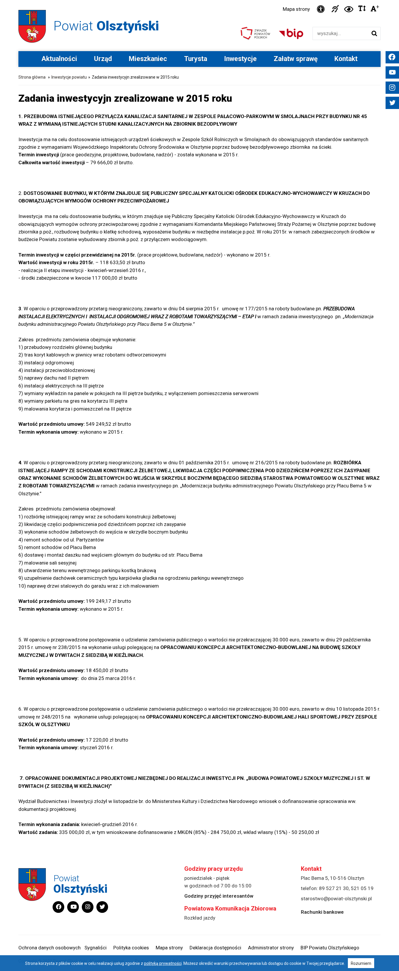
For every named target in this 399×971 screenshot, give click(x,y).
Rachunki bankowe (322, 912)
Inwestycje (240, 59)
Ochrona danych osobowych (49, 948)
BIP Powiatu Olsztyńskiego (330, 948)
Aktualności (59, 59)
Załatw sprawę (296, 59)
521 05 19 (362, 888)
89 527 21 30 (334, 888)
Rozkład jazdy (199, 918)
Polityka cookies (131, 948)
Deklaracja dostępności (215, 948)
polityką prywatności (163, 963)
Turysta (195, 59)
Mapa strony (296, 9)
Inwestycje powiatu (69, 77)
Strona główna (32, 77)
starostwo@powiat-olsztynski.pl (336, 898)
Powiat (106, 26)
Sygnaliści (95, 948)
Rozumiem (361, 963)
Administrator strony (271, 948)
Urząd (103, 59)
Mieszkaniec (148, 59)
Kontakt (346, 59)
